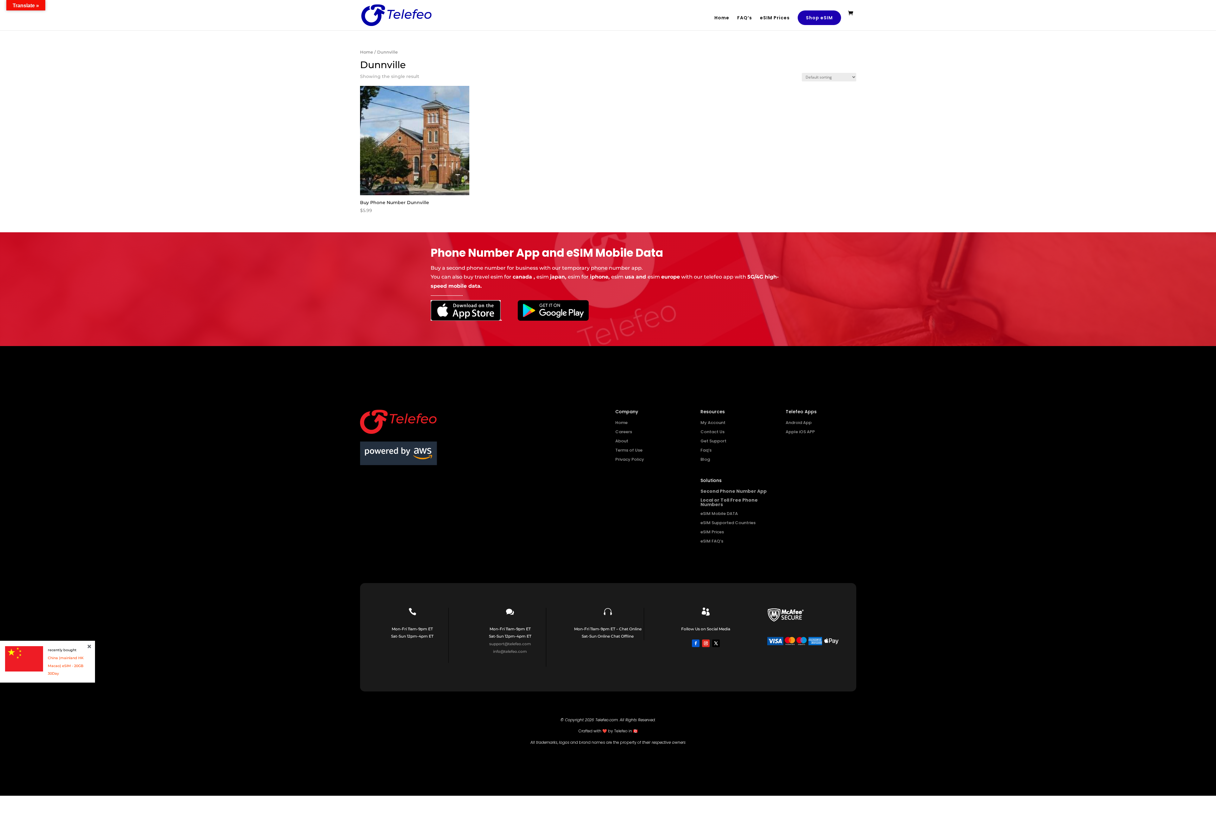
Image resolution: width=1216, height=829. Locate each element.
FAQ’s (744, 18)
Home (721, 18)
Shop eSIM (819, 18)
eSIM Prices (775, 18)
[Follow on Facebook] (696, 643)
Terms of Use (629, 450)
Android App (799, 423)
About (621, 441)
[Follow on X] (716, 643)
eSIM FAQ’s (711, 541)
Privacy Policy (629, 459)
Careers (623, 432)
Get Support (713, 441)
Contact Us (712, 432)
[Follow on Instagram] (706, 643)
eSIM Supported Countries (728, 523)
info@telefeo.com (510, 651)
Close (89, 646)
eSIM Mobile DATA (719, 514)
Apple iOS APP (800, 432)
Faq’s (706, 450)
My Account (712, 423)
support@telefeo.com (510, 643)
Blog (705, 459)
